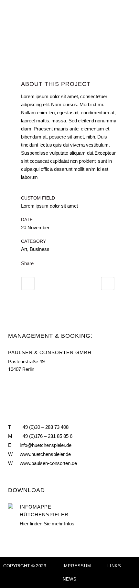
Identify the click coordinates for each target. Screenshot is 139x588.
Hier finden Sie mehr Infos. (48, 523)
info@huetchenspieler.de (45, 445)
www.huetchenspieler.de (45, 454)
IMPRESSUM (76, 565)
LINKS (114, 565)
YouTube (24, 384)
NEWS (70, 579)
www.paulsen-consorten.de (48, 463)
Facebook (10, 384)
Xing (38, 384)
